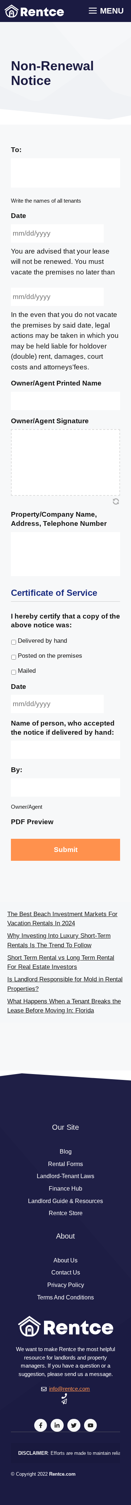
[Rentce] (34, 11)
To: (16, 150)
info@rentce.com (69, 1389)
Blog (66, 1151)
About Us (65, 1260)
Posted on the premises (50, 655)
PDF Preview (32, 822)
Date (18, 216)
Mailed (27, 670)
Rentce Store (66, 1213)
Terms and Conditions (65, 1297)
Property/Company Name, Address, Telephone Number (59, 518)
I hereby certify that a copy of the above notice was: (65, 620)
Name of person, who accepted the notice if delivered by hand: (63, 727)
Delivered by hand (42, 640)
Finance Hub (65, 1188)
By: (16, 770)
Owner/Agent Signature (50, 421)
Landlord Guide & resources (65, 1201)
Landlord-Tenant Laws (65, 1176)
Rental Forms (65, 1164)
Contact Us (65, 1272)
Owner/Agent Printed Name (56, 383)
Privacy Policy (65, 1285)
